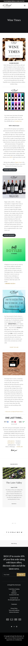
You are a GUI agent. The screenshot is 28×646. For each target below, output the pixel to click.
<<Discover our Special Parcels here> (14, 411)
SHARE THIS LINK (14, 347)
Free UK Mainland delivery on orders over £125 (14, 1)
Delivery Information (14, 612)
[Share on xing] (19, 532)
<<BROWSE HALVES (9, 283)
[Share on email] (21, 532)
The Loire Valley (14, 482)
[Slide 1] (12, 523)
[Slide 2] (14, 523)
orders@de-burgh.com (14, 600)
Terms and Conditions (14, 610)
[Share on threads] (10, 532)
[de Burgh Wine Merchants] (7, 5)
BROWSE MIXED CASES (10, 170)
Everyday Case (18, 121)
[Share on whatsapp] (16, 532)
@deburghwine (11, 441)
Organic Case (18, 162)
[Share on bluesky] (18, 532)
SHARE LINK (20, 446)
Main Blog (14, 543)
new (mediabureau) (17, 640)
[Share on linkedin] (14, 532)
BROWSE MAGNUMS (9, 235)
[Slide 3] (15, 523)
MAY (11, 157)
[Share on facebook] (6, 532)
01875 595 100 (14, 598)
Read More (14, 503)
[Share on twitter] (8, 532)
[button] (24, 5)
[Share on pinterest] (12, 532)
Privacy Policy (14, 608)
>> (15, 283)
